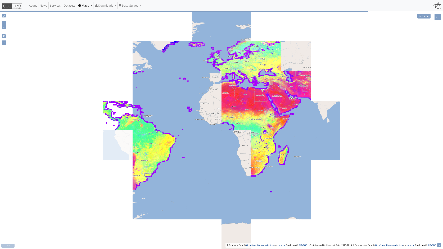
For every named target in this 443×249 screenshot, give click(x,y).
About (33, 5)
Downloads (106, 5)
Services (55, 5)
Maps (85, 5)
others (282, 245)
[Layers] (438, 17)
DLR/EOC (303, 245)
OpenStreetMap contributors (260, 245)
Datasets (69, 5)
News (43, 5)
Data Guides (130, 5)
